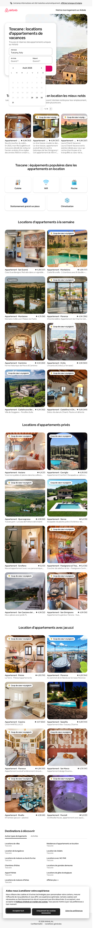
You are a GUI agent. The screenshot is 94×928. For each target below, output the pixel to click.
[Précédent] (42, 109)
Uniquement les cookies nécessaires (46, 912)
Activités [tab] (34, 836)
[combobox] (30, 52)
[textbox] (20, 61)
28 (32, 98)
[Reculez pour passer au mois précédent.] (13, 68)
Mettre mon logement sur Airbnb (71, 10)
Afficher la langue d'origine (71, 3)
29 (37, 98)
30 (42, 98)
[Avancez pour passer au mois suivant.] (41, 68)
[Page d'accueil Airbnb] (11, 10)
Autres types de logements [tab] (16, 836)
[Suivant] (51, 109)
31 (13, 103)
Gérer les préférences (74, 911)
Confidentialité (36, 924)
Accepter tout (18, 911)
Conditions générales (53, 924)
